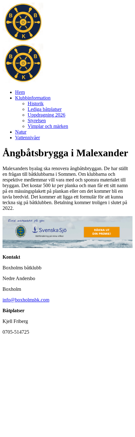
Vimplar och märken (48, 126)
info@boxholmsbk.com (26, 299)
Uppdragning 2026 (46, 115)
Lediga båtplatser (45, 109)
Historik (36, 103)
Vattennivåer (27, 137)
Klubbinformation (33, 98)
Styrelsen (37, 120)
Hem (20, 92)
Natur (20, 132)
